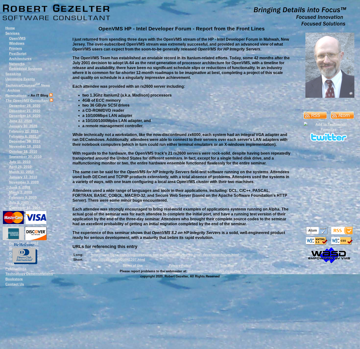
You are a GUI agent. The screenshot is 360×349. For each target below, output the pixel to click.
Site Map (227, 265)
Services (12, 33)
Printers (15, 48)
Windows (16, 43)
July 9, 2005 (19, 202)
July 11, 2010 (20, 162)
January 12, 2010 (23, 177)
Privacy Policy (180, 265)
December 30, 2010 (24, 141)
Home (10, 28)
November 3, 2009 (24, 182)
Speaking (13, 74)
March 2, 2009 (20, 192)
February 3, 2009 (23, 197)
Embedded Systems (25, 69)
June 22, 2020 (20, 121)
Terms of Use (133, 265)
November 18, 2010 (25, 146)
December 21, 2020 (24, 111)
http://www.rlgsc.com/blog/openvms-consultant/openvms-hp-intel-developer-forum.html (165, 255)
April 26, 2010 (20, 167)
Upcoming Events (20, 79)
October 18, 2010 (23, 151)
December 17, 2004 (24, 208)
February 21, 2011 (23, 131)
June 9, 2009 (19, 187)
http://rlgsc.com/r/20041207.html (118, 260)
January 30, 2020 (23, 126)
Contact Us (14, 284)
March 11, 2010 (21, 172)
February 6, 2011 (22, 136)
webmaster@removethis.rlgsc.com (214, 271)
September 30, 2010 (25, 157)
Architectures (20, 59)
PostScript (17, 53)
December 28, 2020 (24, 106)
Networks (17, 64)
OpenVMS (17, 38)
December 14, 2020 (24, 116)
